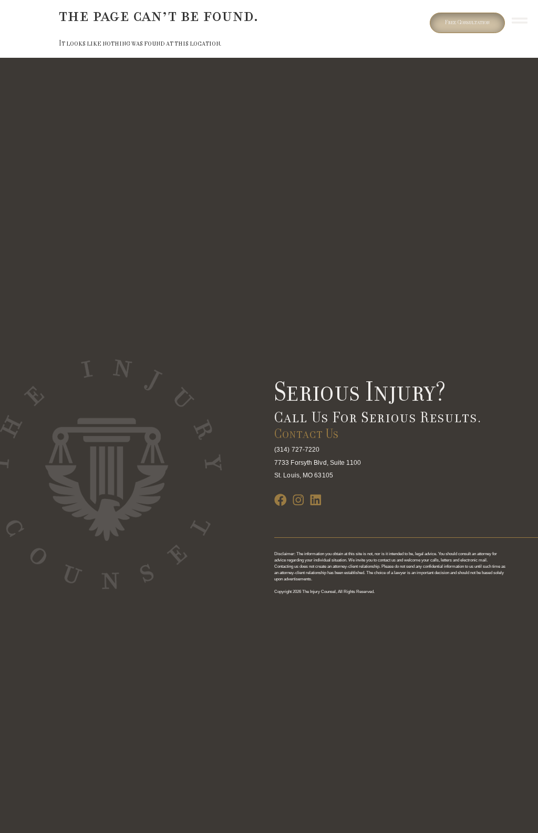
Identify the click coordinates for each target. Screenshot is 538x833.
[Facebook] (280, 500)
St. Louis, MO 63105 (303, 475)
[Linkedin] (315, 500)
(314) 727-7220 (296, 449)
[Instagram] (298, 500)
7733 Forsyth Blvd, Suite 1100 (317, 462)
